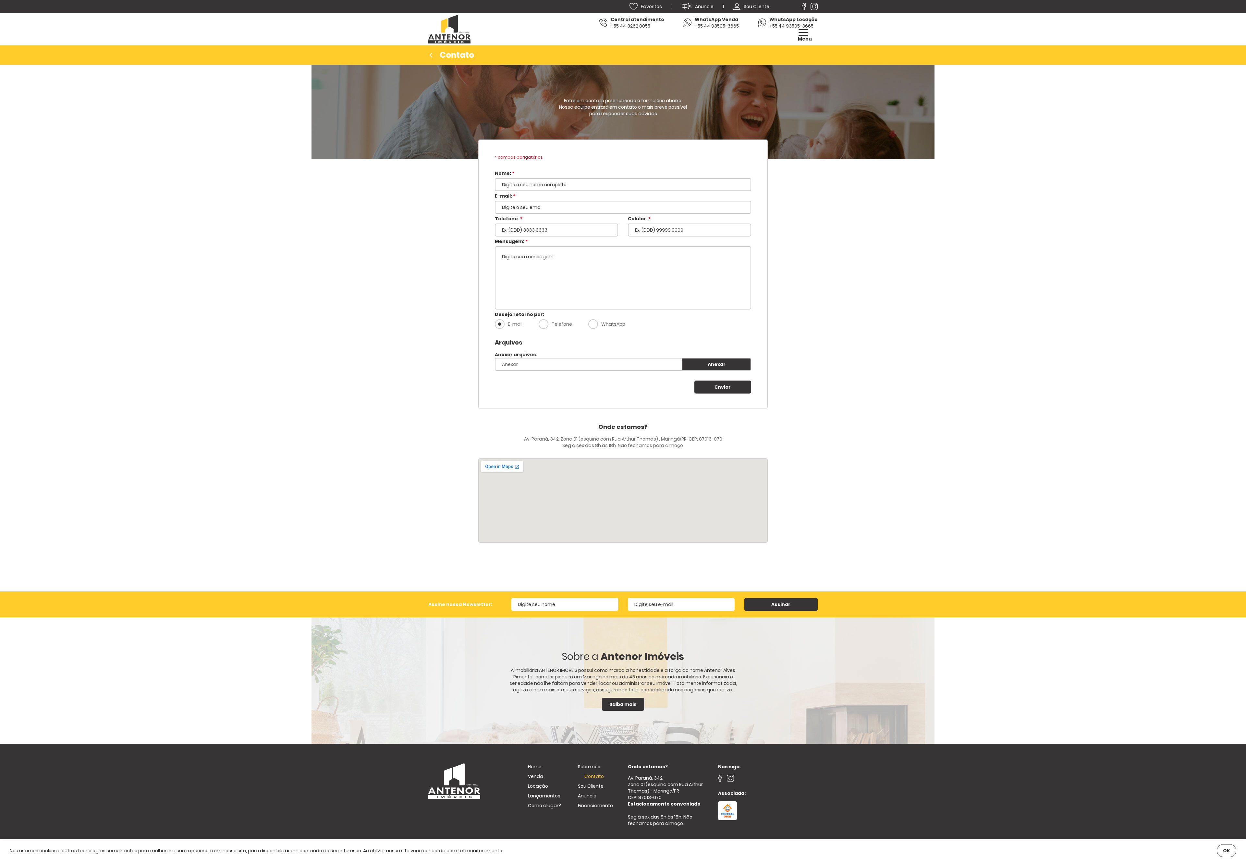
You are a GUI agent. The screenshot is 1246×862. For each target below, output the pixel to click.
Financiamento (595, 805)
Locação (538, 786)
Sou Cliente (591, 786)
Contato (594, 776)
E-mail (515, 324)
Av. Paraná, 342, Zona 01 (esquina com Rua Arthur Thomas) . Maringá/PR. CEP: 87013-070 (623, 439)
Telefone (562, 324)
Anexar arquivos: (516, 354)
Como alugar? (544, 805)
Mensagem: (511, 241)
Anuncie (587, 796)
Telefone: (508, 218)
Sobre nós (589, 766)
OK (1226, 850)
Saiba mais (623, 704)
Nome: (504, 173)
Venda (535, 776)
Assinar (780, 604)
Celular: (639, 218)
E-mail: (505, 196)
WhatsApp (613, 324)
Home (535, 766)
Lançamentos (544, 796)
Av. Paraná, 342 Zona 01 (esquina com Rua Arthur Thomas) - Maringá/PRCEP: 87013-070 (665, 791)
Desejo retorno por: (519, 314)
